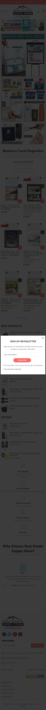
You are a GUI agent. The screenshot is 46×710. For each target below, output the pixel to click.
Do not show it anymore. (13, 369)
